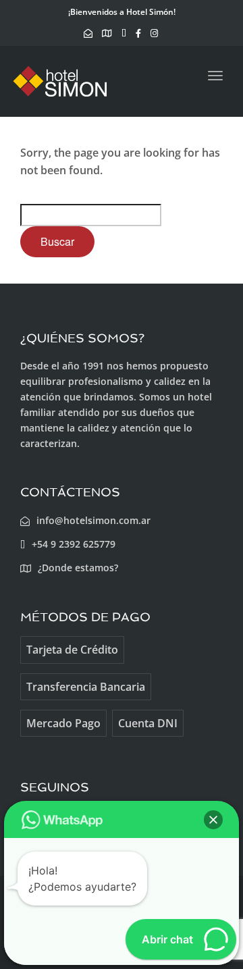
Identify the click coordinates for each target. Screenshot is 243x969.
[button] (213, 819)
